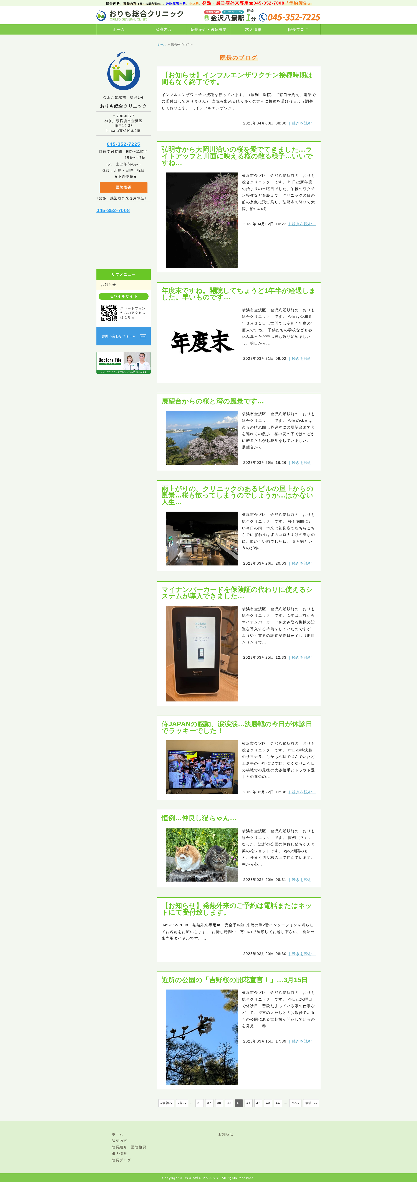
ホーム (119, 29)
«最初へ (166, 1103)
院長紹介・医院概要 (208, 29)
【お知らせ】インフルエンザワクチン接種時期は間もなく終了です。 (237, 78)
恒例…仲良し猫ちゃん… (199, 818)
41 (249, 1103)
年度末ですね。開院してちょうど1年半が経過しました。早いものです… (239, 294)
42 (258, 1103)
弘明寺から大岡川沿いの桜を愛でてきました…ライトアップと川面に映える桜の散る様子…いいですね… (237, 156)
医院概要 (123, 187)
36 (199, 1103)
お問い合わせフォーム (119, 336)
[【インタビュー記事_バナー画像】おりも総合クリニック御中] (123, 370)
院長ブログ (298, 29)
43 (268, 1103)
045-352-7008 (113, 210)
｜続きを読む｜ (302, 123)
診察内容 (164, 29)
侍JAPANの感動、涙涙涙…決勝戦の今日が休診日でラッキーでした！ (237, 727)
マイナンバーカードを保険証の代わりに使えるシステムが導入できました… (237, 593)
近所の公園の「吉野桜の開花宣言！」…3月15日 (235, 979)
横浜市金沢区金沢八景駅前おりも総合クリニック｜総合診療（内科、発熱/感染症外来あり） (139, 15)
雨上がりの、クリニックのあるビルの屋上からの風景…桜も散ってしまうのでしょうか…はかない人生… (237, 495)
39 (229, 1103)
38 (219, 1103)
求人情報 (253, 29)
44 (278, 1103)
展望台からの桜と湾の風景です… (213, 401)
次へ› (295, 1103)
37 (209, 1103)
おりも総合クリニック (202, 1178)
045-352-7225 (123, 144)
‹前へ (182, 1103)
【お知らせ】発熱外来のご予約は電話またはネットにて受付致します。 (237, 909)
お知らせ (108, 285)
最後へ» (311, 1103)
